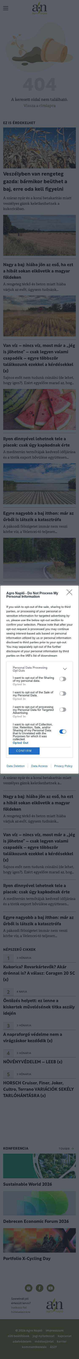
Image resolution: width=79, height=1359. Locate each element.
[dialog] (39, 679)
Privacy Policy (63, 766)
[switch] (62, 679)
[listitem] (39, 669)
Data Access (39, 766)
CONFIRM (24, 750)
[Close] (71, 593)
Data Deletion (16, 766)
